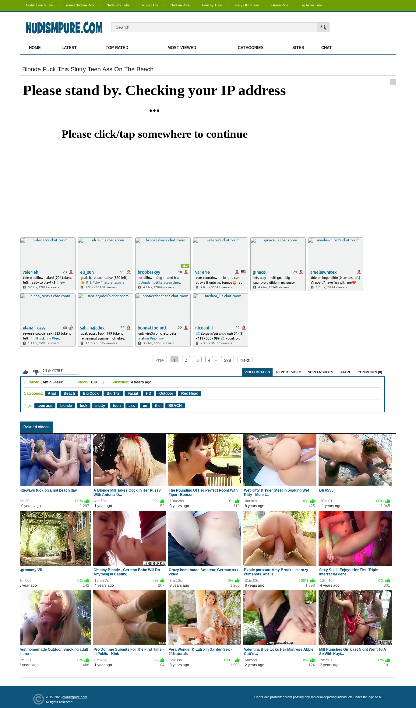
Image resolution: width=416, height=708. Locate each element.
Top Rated (117, 47)
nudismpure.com (74, 697)
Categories (251, 47)
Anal (52, 393)
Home (35, 47)
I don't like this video (35, 371)
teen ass (44, 406)
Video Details (257, 372)
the (157, 406)
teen (117, 406)
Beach (69, 393)
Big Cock (91, 393)
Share (345, 372)
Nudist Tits (150, 5)
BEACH (175, 406)
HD (148, 393)
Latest (69, 47)
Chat (326, 47)
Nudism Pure (180, 5)
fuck (83, 406)
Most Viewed (181, 47)
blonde (66, 406)
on (145, 406)
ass (132, 406)
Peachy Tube (212, 5)
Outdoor (166, 393)
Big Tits (113, 393)
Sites (298, 47)
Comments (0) (370, 372)
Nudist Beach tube (39, 5)
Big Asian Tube (312, 5)
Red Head (189, 393)
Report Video (288, 372)
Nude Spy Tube (118, 5)
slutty (100, 406)
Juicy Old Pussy (246, 5)
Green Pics (279, 5)
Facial (133, 393)
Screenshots (320, 372)
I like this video (25, 371)
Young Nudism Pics (79, 5)
